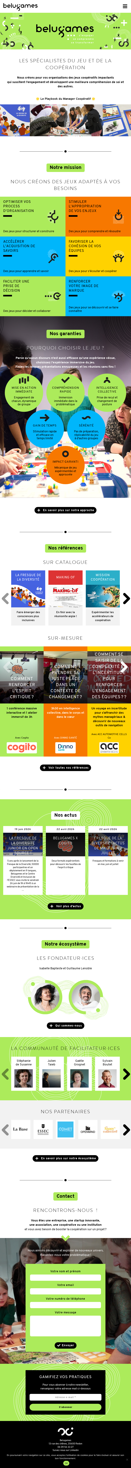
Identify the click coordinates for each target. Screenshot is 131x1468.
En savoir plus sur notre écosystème (68, 1158)
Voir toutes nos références (68, 768)
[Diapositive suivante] (124, 666)
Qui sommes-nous (68, 1025)
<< (39, 6)
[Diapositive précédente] (5, 598)
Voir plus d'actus (68, 906)
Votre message (65, 1312)
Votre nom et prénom (65, 1271)
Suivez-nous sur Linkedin (66, 1450)
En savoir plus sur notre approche (68, 510)
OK (66, 1463)
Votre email (65, 1285)
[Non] (127, 1459)
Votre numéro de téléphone (65, 1299)
